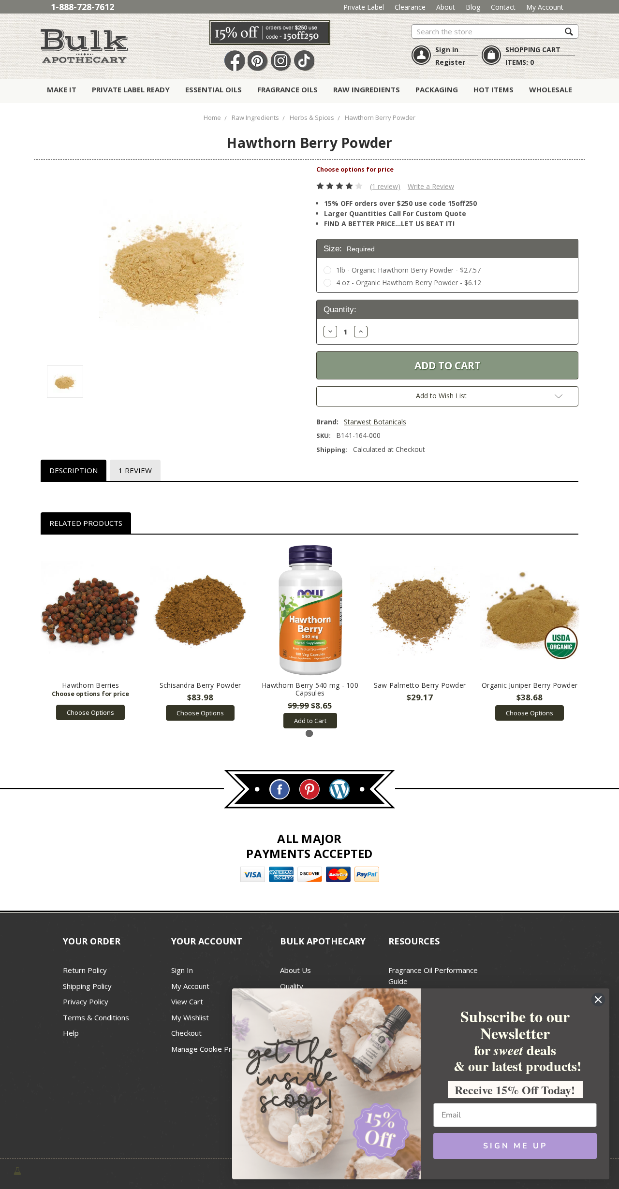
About (445, 7)
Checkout (186, 1033)
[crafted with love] (17, 1170)
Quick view (90, 610)
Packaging (436, 89)
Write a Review (431, 186)
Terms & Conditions (96, 1017)
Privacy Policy (85, 1001)
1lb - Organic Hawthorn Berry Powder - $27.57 (408, 270)
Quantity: (340, 309)
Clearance (410, 7)
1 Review (135, 470)
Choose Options (90, 712)
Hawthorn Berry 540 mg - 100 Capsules (310, 689)
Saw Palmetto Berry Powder (420, 685)
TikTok (304, 61)
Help (71, 1033)
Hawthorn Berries (90, 685)
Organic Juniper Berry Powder (529, 685)
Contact (503, 7)
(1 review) (385, 186)
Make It (61, 89)
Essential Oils (213, 89)
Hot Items (493, 89)
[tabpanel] (91, 633)
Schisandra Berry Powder (200, 685)
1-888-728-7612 (82, 7)
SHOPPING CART (532, 49)
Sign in (446, 49)
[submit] (569, 31)
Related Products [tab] (85, 523)
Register (450, 62)
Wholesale (550, 89)
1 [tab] (309, 733)
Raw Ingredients (366, 89)
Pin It (258, 61)
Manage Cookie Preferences (218, 1049)
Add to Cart (310, 720)
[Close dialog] (598, 999)
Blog (473, 7)
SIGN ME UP (515, 1146)
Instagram (281, 61)
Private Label (363, 7)
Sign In (182, 970)
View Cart (187, 1001)
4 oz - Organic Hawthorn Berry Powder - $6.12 (408, 282)
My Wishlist (190, 1017)
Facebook (234, 61)
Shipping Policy (87, 986)
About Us (295, 970)
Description (73, 470)
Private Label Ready (131, 89)
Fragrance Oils (287, 89)
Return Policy (85, 970)
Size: (349, 248)
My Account (544, 7)
